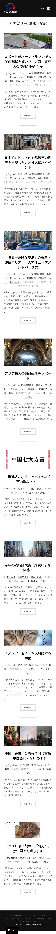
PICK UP (22, 174)
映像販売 (42, 77)
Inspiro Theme (22, 924)
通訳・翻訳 (14, 81)
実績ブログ (41, 385)
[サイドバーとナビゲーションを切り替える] (49, 9)
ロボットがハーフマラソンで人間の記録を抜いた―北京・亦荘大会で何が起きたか (28, 61)
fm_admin (12, 765)
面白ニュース (28, 81)
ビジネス (22, 73)
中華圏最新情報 (36, 73)
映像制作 (31, 77)
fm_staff (11, 73)
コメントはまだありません (33, 492)
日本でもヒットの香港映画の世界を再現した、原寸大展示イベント (28, 162)
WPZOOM (36, 924)
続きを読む (30, 115)
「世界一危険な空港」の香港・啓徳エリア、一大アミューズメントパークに (28, 262)
